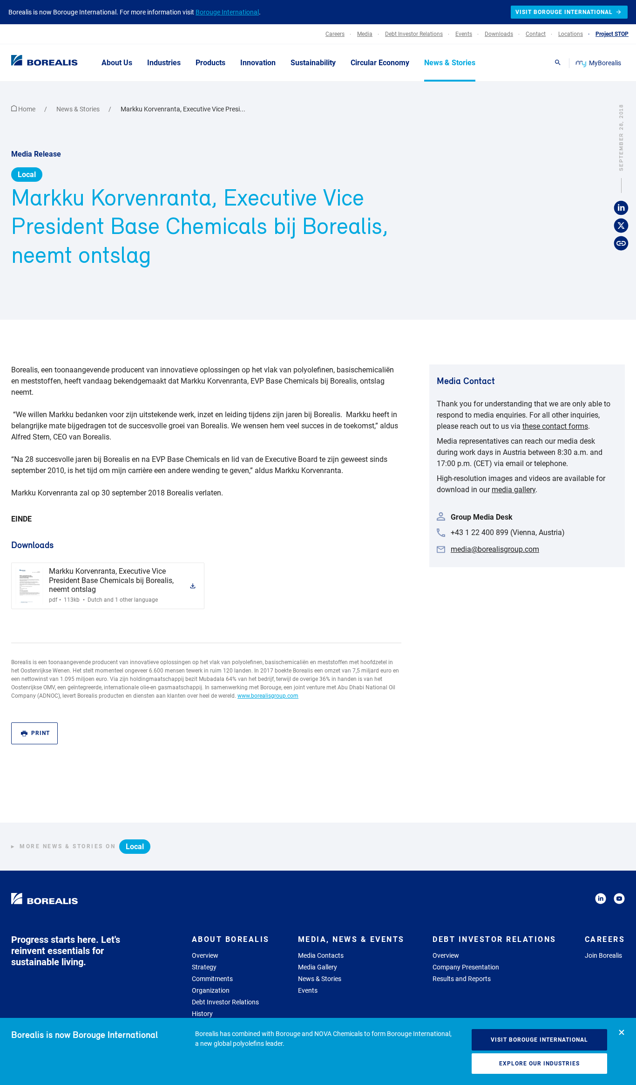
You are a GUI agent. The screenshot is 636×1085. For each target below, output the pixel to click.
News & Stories (78, 109)
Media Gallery (317, 967)
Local (27, 174)
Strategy (204, 967)
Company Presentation (466, 967)
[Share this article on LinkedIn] (621, 208)
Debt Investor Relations (225, 1002)
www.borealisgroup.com (267, 696)
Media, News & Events (351, 939)
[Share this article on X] (621, 226)
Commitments (212, 978)
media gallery (513, 489)
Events (308, 990)
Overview (205, 955)
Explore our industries (539, 1063)
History (202, 1013)
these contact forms (555, 426)
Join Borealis (603, 955)
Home (27, 109)
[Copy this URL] (621, 243)
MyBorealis (605, 63)
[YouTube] (619, 900)
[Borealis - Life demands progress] (32, 62)
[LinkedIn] (600, 900)
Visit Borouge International (539, 1040)
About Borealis (231, 939)
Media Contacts (321, 955)
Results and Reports (462, 978)
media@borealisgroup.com (495, 549)
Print (40, 733)
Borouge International (227, 12)
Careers (605, 939)
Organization (211, 990)
